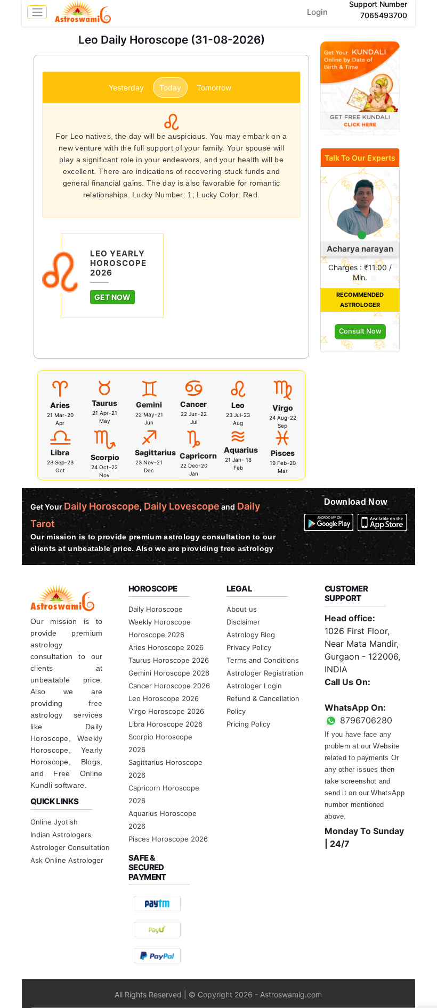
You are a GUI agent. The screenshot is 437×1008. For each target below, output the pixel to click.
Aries (60, 405)
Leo (238, 405)
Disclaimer (243, 622)
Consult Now (360, 331)
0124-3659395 (355, 694)
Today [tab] (170, 87)
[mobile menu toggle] (37, 12)
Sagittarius (155, 452)
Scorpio (105, 457)
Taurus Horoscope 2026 (168, 660)
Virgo (282, 407)
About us (241, 609)
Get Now (112, 297)
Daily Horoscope (155, 609)
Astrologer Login (254, 685)
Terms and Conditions (262, 660)
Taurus (104, 402)
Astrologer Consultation (70, 847)
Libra (60, 452)
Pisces (283, 452)
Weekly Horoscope (159, 622)
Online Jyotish (54, 822)
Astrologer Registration (265, 673)
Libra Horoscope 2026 (165, 724)
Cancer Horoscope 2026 (169, 685)
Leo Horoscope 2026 (163, 698)
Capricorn (198, 455)
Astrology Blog (250, 634)
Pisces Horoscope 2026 (168, 839)
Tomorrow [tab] (214, 87)
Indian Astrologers (60, 834)
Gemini (149, 404)
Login (317, 12)
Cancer (193, 404)
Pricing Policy (248, 724)
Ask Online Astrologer (66, 860)
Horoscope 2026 (156, 634)
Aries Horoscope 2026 (166, 647)
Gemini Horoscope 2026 (168, 673)
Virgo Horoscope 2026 (166, 711)
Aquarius (241, 449)
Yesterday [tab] (126, 87)
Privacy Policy (248, 647)
